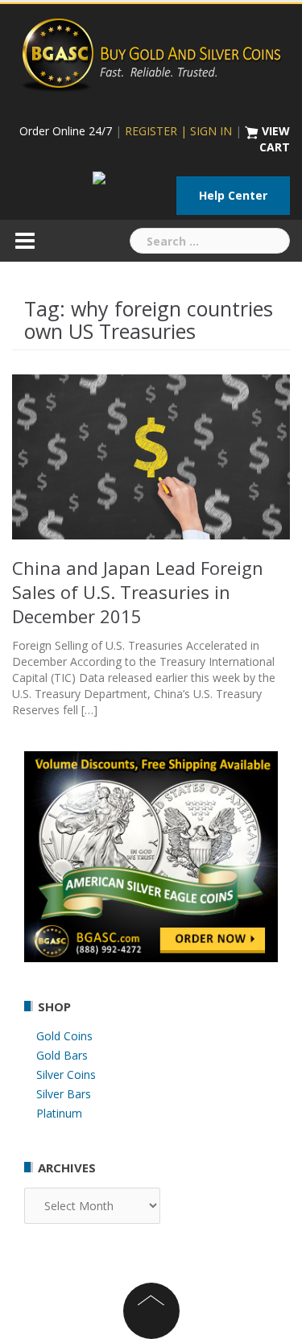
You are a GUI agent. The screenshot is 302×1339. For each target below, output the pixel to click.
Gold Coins (64, 1036)
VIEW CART (274, 139)
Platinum (59, 1113)
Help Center (233, 195)
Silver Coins (66, 1074)
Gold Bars (62, 1055)
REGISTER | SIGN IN (178, 130)
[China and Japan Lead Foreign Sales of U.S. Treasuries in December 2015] (151, 455)
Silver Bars (63, 1093)
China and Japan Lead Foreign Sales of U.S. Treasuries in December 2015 (137, 592)
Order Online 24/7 (65, 130)
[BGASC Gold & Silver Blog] (151, 52)
